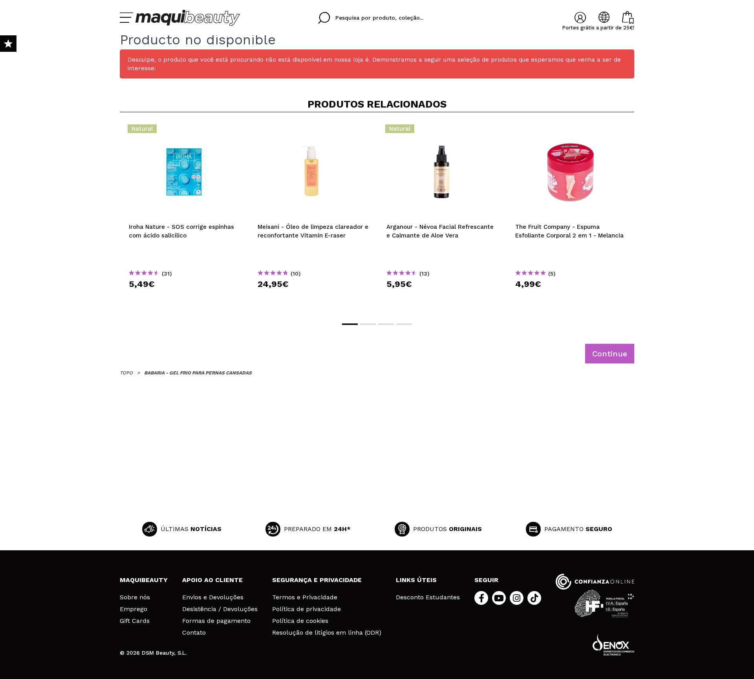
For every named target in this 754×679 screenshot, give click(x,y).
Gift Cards (135, 621)
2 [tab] (368, 324)
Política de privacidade (306, 609)
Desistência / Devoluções (220, 609)
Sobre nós (135, 597)
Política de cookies (300, 621)
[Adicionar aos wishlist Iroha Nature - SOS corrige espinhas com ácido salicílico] (184, 131)
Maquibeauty (144, 580)
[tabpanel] (184, 216)
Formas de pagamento (216, 621)
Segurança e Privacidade (317, 580)
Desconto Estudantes (428, 597)
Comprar (184, 298)
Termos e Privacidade (304, 597)
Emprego (133, 609)
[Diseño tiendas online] (613, 644)
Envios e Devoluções (212, 597)
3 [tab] (386, 324)
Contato (194, 633)
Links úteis (416, 580)
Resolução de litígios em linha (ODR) (326, 633)
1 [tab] (350, 324)
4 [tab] (404, 324)
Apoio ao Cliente (212, 580)
